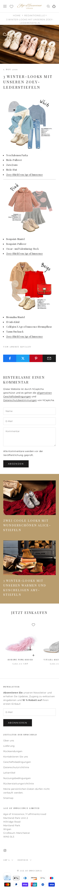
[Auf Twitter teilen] (22, 358)
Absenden (16, 463)
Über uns (8, 740)
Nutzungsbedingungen (17, 778)
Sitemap (8, 798)
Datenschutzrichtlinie (16, 767)
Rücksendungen (12, 751)
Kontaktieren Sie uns (15, 756)
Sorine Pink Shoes (20, 659)
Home (17, 15)
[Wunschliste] (11, 6)
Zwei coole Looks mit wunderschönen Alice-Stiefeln (27, 525)
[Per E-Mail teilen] (49, 358)
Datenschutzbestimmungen (20, 400)
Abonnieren (17, 722)
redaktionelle (34, 15)
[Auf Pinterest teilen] (36, 358)
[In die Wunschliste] (33, 625)
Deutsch (23, 860)
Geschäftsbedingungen (17, 762)
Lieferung (9, 745)
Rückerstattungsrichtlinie (18, 783)
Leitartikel (9, 772)
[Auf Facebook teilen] (9, 358)
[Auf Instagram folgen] (5, 850)
